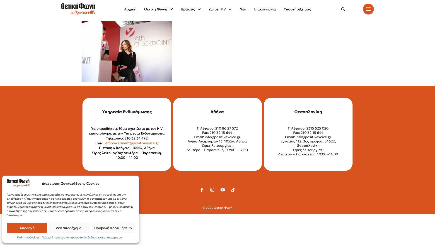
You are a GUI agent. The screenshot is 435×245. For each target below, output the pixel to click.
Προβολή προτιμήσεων (113, 228)
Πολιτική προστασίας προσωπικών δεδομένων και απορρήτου (82, 237)
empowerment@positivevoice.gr (132, 143)
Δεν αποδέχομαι (69, 228)
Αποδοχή (26, 228)
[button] (343, 9)
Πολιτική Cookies (28, 237)
